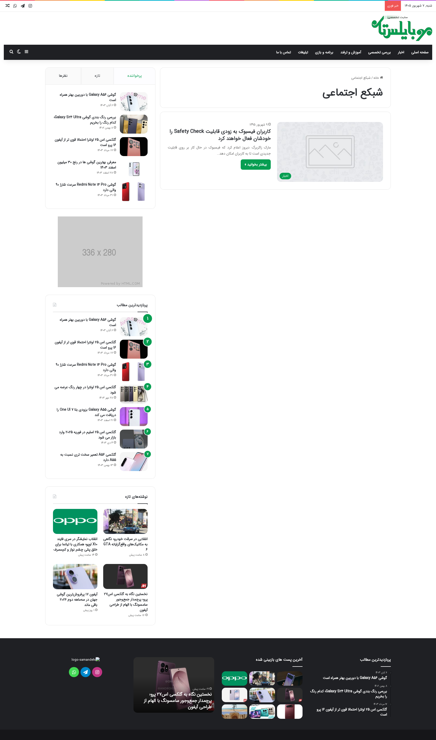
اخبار (401, 52)
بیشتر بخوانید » (255, 164)
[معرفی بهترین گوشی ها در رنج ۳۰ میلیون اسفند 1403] (134, 169)
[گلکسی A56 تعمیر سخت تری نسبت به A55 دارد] (134, 461)
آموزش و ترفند (350, 52)
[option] (173, 685)
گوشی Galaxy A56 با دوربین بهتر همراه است (88, 97)
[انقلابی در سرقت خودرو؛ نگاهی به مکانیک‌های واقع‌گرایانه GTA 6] (125, 521)
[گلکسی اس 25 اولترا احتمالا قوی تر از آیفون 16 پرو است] (134, 146)
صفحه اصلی (420, 52)
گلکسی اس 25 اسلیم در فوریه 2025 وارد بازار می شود (87, 434)
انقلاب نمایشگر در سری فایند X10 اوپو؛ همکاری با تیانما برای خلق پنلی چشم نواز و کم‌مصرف (75, 544)
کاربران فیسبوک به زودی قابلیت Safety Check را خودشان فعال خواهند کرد (220, 135)
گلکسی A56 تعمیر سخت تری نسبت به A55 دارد (88, 457)
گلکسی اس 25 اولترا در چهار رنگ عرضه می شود (85, 389)
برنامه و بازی (324, 52)
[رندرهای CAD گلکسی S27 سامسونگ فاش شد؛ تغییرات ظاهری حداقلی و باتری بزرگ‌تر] (234, 695)
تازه (97, 76)
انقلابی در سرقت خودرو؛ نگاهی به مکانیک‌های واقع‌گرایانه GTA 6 (125, 544)
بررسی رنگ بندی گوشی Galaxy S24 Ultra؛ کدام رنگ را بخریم (85, 119)
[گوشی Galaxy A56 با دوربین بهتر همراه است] (134, 101)
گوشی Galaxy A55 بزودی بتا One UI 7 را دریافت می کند (86, 412)
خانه (376, 78)
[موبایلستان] (402, 28)
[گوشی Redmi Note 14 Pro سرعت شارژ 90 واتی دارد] (134, 191)
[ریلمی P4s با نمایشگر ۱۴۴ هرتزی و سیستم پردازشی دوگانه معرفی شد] (262, 711)
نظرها (63, 76)
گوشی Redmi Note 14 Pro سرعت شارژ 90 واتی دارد (86, 187)
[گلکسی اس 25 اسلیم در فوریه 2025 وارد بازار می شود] (134, 439)
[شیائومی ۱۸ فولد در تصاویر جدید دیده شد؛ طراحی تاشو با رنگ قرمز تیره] (290, 711)
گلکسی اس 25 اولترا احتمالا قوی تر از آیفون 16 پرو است (85, 142)
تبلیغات (303, 52)
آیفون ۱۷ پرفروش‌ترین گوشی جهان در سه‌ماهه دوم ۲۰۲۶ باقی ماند (77, 599)
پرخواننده (134, 76)
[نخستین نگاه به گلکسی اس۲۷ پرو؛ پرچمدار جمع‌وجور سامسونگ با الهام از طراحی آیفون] (125, 576)
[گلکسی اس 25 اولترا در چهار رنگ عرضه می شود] (134, 394)
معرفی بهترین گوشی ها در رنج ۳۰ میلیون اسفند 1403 (87, 164)
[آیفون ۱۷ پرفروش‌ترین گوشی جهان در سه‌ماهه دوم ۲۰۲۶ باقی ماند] (75, 576)
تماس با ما (283, 52)
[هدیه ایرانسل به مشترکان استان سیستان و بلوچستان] (234, 711)
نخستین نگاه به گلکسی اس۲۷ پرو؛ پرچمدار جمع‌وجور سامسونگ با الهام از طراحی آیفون (126, 602)
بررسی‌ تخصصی (379, 52)
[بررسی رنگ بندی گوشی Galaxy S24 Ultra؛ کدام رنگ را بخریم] (134, 124)
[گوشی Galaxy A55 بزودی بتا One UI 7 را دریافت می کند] (134, 416)
